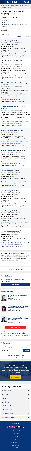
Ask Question (15, 284)
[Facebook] (12, 427)
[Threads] (17, 427)
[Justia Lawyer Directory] (24, 427)
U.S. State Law (7, 410)
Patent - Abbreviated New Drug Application (14, 24)
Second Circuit (9, 52)
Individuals (5, 394)
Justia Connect (15, 430)
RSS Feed (18, 36)
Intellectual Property (11, 56)
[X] (21, 427)
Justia (17, 423)
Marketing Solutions (9, 417)
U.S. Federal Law (7, 406)
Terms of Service (15, 442)
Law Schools (6, 402)
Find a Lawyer (5, 343)
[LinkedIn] (7, 427)
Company (15, 436)
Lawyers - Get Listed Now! (15, 355)
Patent (3, 22)
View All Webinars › (15, 327)
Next (22, 269)
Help (15, 439)
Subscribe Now (15, 377)
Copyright (21, 56)
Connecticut (18, 52)
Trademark (4, 26)
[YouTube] (10, 427)
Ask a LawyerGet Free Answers (7, 276)
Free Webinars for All (8, 291)
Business (5, 398)
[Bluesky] (19, 427)
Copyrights (4, 20)
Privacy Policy (16, 445)
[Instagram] (14, 427)
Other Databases (7, 414)
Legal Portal (15, 433)
